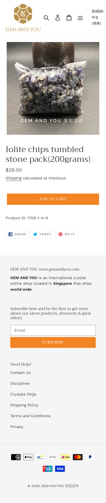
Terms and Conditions (30, 416)
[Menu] (80, 17)
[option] (97, 20)
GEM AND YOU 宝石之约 (59, 486)
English (97, 11)
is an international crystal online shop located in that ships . (51, 283)
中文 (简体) (96, 20)
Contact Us (20, 372)
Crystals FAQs (23, 394)
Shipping (14, 178)
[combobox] (97, 11)
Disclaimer (20, 383)
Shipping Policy (24, 405)
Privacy (16, 426)
